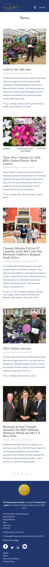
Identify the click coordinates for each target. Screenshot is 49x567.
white (35, 297)
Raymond (7, 297)
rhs (24, 106)
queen (32, 194)
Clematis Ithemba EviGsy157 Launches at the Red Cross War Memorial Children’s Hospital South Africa (22, 253)
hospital (24, 294)
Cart (42, 7)
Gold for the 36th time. (17, 69)
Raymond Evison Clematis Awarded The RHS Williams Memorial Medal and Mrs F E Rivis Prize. (21, 431)
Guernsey (39, 103)
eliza (19, 194)
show (28, 106)
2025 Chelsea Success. (17, 348)
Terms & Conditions (11, 558)
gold (32, 103)
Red (13, 297)
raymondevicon (15, 106)
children (23, 292)
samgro (19, 297)
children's (31, 292)
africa (16, 292)
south (25, 297)
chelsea (13, 103)
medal (5, 106)
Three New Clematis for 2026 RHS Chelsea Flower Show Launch (21, 160)
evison (17, 294)
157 (11, 292)
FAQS (5, 556)
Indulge (15, 540)
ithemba (25, 194)
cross (5, 294)
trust (30, 297)
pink (37, 294)
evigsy (10, 294)
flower (27, 103)
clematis (20, 103)
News (24, 18)
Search (5, 553)
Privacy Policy (8, 561)
